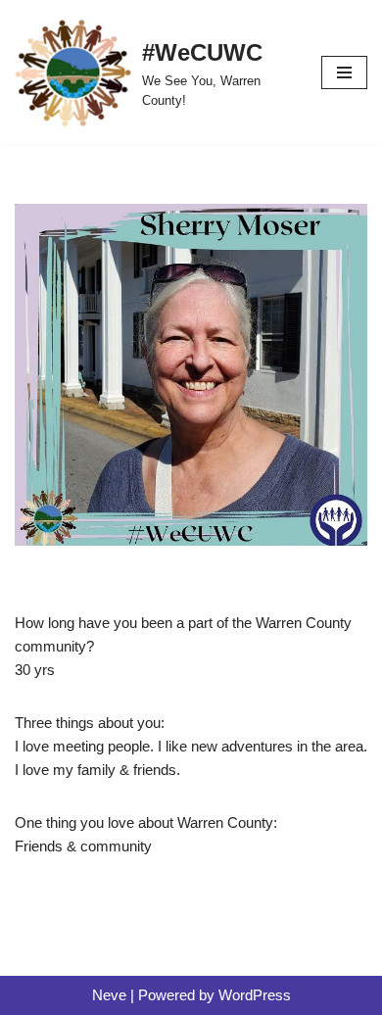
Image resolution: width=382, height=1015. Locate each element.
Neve (109, 995)
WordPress (254, 995)
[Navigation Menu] (344, 72)
